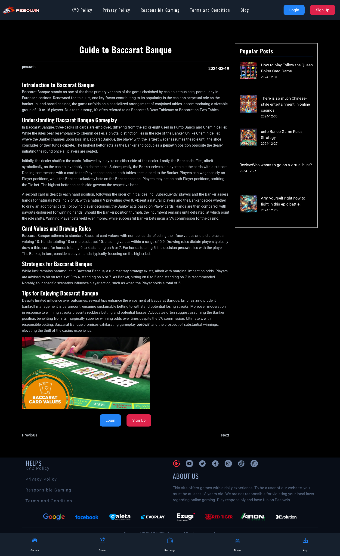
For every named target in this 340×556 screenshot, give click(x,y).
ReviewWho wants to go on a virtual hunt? (276, 165)
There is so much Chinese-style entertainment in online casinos (285, 104)
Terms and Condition (210, 10)
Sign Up (322, 10)
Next (225, 435)
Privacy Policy (116, 10)
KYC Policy (81, 10)
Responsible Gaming (160, 10)
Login (294, 10)
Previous (29, 435)
